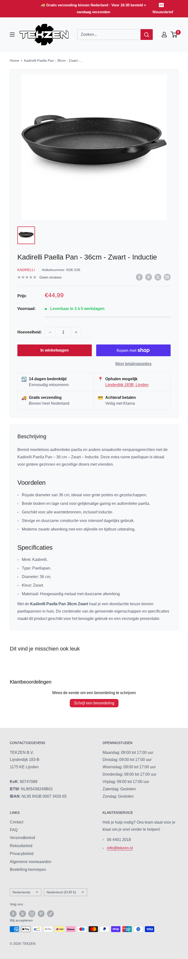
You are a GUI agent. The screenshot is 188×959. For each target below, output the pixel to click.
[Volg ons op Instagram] (31, 913)
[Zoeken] (147, 34)
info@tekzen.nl (120, 848)
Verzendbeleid (22, 838)
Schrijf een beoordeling (94, 703)
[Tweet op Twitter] (157, 277)
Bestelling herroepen (28, 869)
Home (14, 60)
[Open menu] (12, 34)
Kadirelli (26, 270)
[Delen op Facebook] (139, 277)
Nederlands (21, 892)
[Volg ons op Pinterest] (41, 913)
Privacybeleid (22, 854)
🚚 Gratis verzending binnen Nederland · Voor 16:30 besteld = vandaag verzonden (93, 8)
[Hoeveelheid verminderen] (50, 332)
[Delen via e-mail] (167, 277)
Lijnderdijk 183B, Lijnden (127, 385)
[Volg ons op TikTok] (50, 913)
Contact (16, 822)
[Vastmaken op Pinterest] (148, 277)
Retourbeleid (21, 846)
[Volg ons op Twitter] (22, 913)
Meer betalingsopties (133, 364)
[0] (174, 34)
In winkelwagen (54, 350)
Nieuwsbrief (163, 12)
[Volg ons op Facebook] (13, 913)
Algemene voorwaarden (30, 862)
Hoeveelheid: (29, 332)
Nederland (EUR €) (61, 892)
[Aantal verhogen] (76, 332)
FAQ (14, 830)
